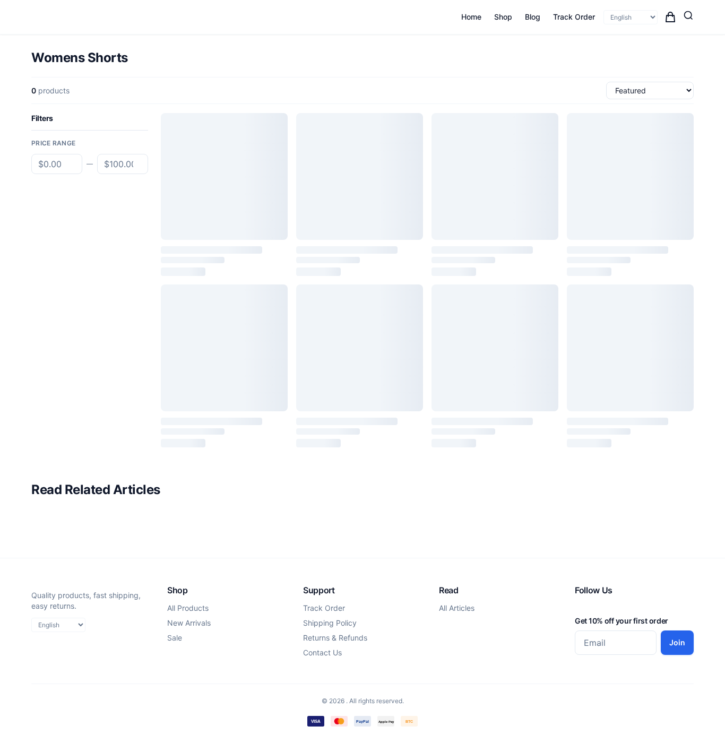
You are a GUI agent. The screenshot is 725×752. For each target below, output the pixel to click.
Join (677, 642)
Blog (532, 16)
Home (471, 16)
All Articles (456, 607)
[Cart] (670, 17)
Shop (503, 16)
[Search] (688, 15)
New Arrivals (189, 622)
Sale (174, 637)
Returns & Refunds (335, 637)
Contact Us (322, 652)
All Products (188, 607)
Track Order (574, 16)
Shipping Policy (330, 622)
